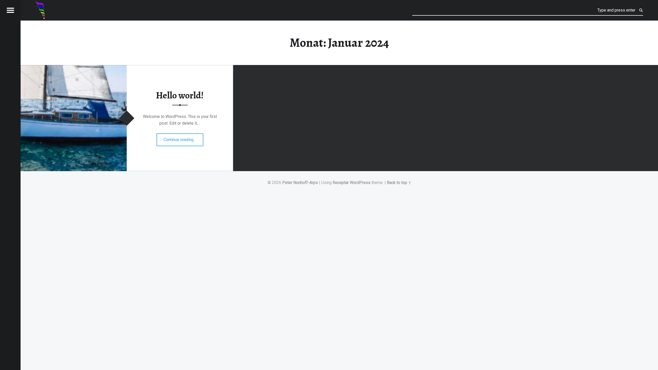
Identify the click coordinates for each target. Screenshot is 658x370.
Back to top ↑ (399, 182)
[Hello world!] (74, 68)
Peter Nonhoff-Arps (300, 182)
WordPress (360, 182)
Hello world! (180, 95)
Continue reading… (183, 138)
